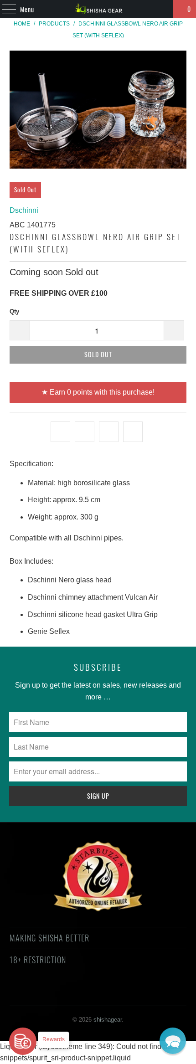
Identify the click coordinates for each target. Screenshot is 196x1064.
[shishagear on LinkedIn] (138, 992)
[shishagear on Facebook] (57, 992)
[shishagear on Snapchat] (122, 992)
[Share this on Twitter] (60, 431)
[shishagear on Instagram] (106, 992)
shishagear (107, 1019)
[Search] (162, 9)
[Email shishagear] (154, 992)
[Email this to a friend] (133, 431)
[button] (173, 1041)
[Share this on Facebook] (84, 431)
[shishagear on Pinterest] (89, 992)
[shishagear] (98, 9)
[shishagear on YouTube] (73, 992)
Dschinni (24, 210)
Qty (14, 311)
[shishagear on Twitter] (40, 992)
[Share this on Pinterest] (109, 431)
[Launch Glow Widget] (22, 1041)
